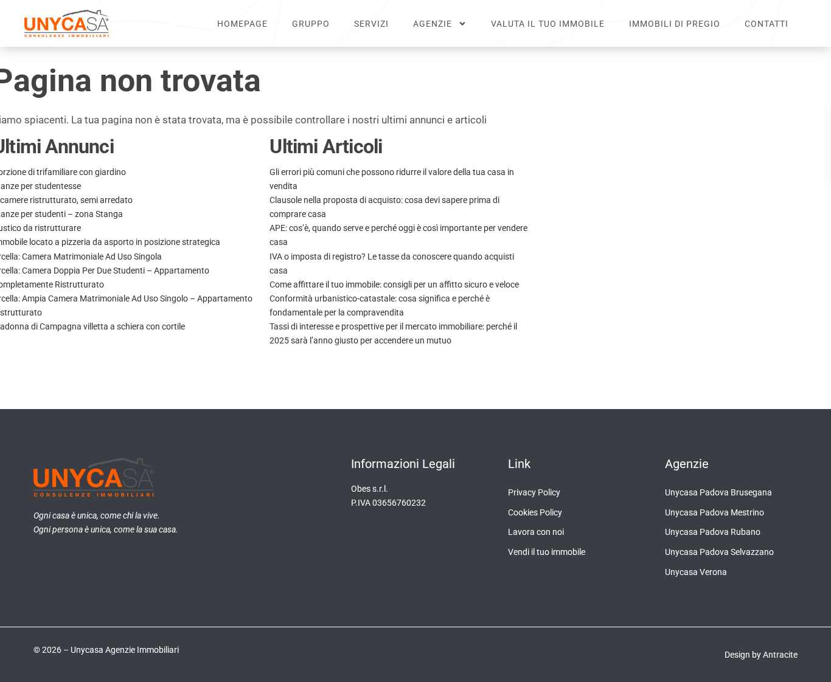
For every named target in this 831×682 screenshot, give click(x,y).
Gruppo (311, 24)
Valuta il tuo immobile (548, 24)
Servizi (371, 24)
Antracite (780, 655)
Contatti (766, 24)
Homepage (242, 24)
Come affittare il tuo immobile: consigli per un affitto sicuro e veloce (394, 284)
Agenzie (432, 24)
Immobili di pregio (674, 24)
